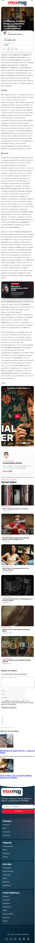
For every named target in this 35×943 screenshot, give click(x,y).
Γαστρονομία (7, 868)
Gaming (5, 857)
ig (19, 939)
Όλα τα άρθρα (7, 471)
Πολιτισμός (6, 824)
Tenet (10, 371)
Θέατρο (5, 849)
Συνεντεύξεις (6, 835)
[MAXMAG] (17, 3)
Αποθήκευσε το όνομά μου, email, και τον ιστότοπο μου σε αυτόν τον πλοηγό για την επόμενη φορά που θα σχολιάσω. (17, 702)
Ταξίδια (5, 910)
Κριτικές (16, 18)
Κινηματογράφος (7, 18)
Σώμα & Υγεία (7, 875)
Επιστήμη (6, 896)
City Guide (6, 917)
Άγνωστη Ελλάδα (8, 914)
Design (5, 878)
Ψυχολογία (6, 882)
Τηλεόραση (6, 853)
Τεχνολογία (6, 900)
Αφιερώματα (6, 832)
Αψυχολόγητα (7, 885)
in (12, 49)
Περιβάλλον (6, 903)
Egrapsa (5, 921)
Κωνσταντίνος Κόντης (12, 463)
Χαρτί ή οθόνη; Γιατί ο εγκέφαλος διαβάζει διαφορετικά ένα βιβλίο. (16, 777)
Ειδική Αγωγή (7, 907)
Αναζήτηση (18, 811)
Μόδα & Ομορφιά (8, 871)
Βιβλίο (5, 828)
